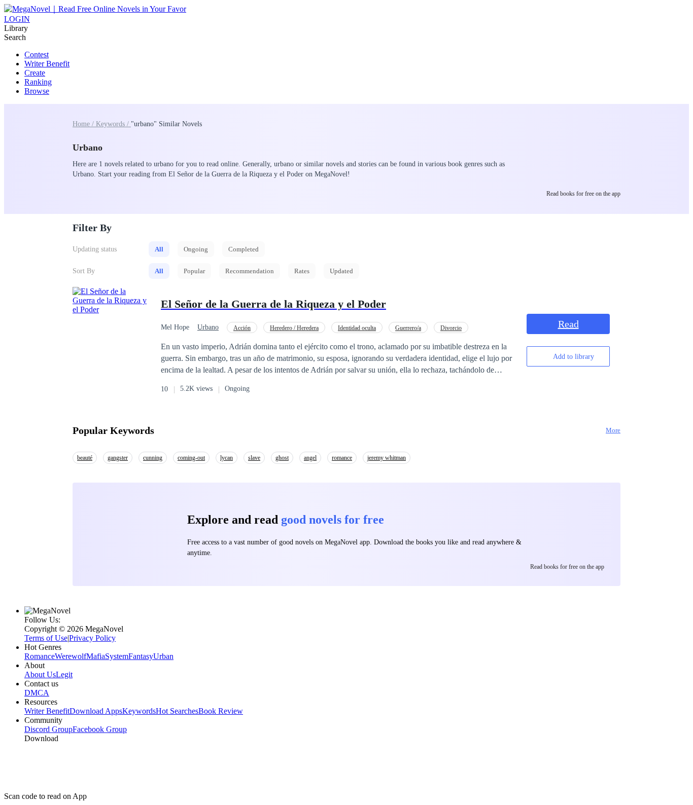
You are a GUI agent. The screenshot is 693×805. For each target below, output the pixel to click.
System (116, 656)
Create (34, 72)
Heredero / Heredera (294, 328)
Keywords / (113, 124)
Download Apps (96, 711)
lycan (226, 457)
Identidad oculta (357, 328)
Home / (84, 124)
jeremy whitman (386, 457)
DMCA (36, 692)
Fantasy (140, 656)
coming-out (191, 457)
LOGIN (17, 19)
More (613, 430)
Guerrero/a (408, 328)
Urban (163, 656)
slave (254, 457)
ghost (282, 457)
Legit (64, 674)
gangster (118, 457)
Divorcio (451, 328)
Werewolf (70, 656)
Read (568, 324)
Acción (242, 328)
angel (310, 457)
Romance (39, 656)
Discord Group (48, 729)
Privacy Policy (92, 638)
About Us (40, 674)
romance (342, 457)
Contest (36, 54)
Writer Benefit (47, 63)
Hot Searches (177, 711)
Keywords (139, 711)
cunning (152, 457)
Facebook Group (100, 729)
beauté (84, 457)
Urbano (208, 327)
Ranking (38, 82)
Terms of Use (45, 638)
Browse (36, 91)
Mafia (95, 656)
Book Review (220, 711)
